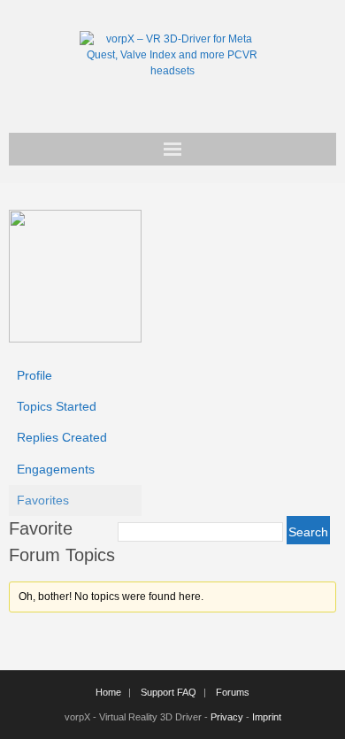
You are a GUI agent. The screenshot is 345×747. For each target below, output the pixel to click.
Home (108, 692)
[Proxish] (75, 338)
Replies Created (62, 437)
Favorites (43, 500)
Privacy (227, 717)
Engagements (56, 469)
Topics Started (56, 406)
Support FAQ (168, 692)
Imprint (266, 717)
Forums (232, 692)
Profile (34, 375)
